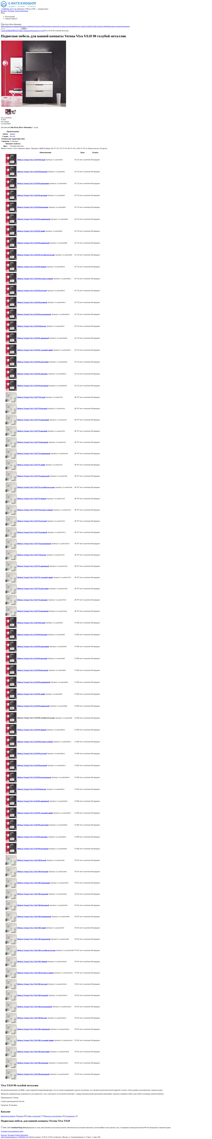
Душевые (15, 26)
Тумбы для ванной (24, 31)
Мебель (4, 26)
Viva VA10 (40, 31)
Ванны (9, 26)
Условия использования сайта (12, 1131)
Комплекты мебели (8, 1116)
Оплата (17, 11)
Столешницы (70, 1116)
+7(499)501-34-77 (7, 9)
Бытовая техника (114, 26)
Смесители (39, 26)
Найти (24, 28)
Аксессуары (80, 26)
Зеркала (20, 1116)
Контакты (24, 11)
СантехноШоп (6, 31)
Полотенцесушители (51, 26)
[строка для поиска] (11, 28)
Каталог (4, 11)
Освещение (125, 26)
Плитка (92, 26)
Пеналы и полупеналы (53, 1116)
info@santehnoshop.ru (9, 1137)
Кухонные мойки (101, 26)
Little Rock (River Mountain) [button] (11, 24)
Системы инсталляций (67, 26)
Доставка (10, 11)
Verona (33, 31)
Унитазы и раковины (27, 26)
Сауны (87, 26)
